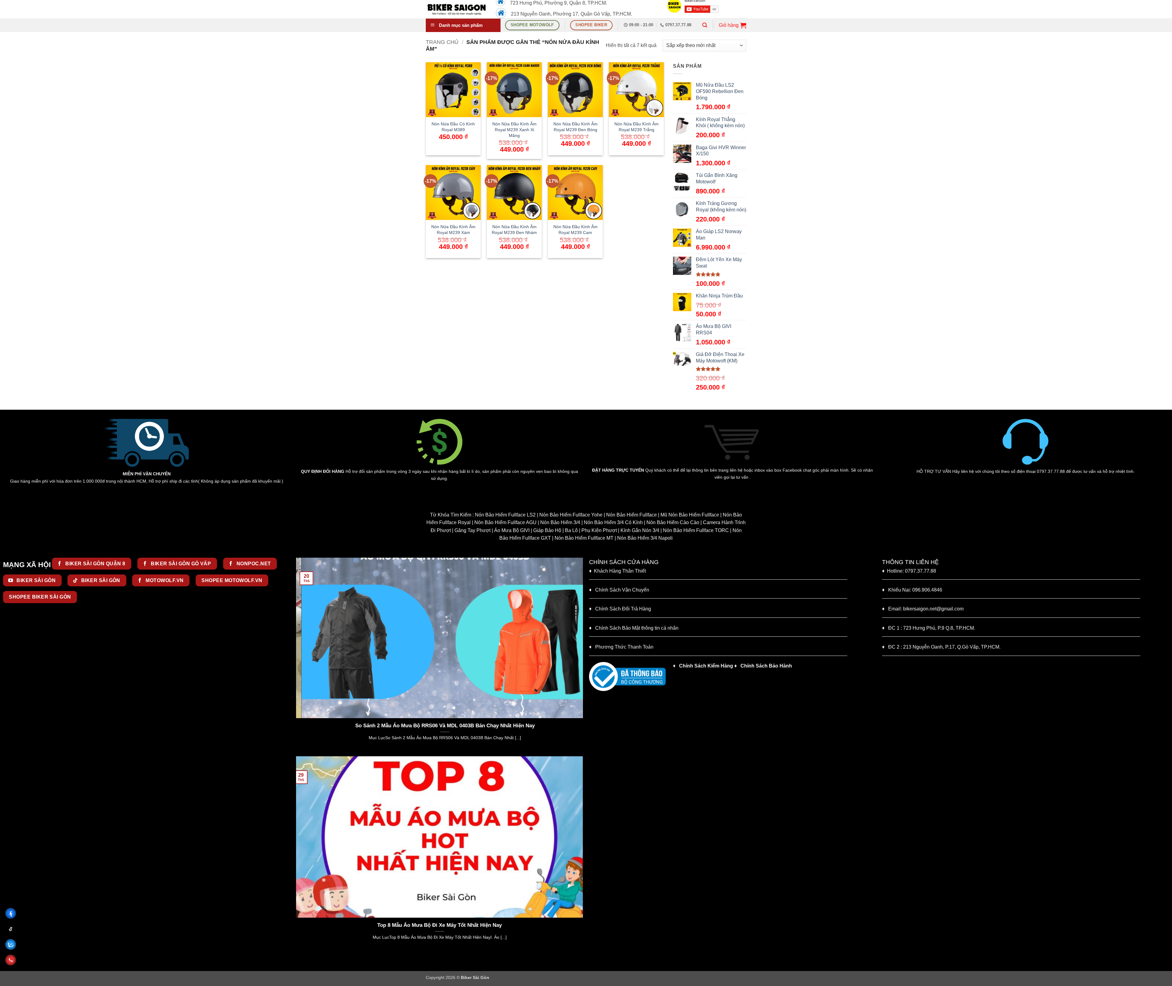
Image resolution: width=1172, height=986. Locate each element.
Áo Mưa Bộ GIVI (512, 530)
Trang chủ (442, 42)
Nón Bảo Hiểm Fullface (631, 514)
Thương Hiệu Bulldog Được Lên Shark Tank (464, 925)
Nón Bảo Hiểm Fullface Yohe (570, 514)
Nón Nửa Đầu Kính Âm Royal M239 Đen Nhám (514, 229)
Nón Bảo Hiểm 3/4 (560, 522)
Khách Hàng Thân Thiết (617, 571)
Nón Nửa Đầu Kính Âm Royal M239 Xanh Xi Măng (514, 129)
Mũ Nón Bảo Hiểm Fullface (689, 514)
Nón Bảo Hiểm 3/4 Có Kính (613, 522)
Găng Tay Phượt (472, 530)
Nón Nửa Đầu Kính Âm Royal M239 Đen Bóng (575, 126)
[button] (704, 25)
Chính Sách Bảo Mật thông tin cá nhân (633, 628)
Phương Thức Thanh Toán (624, 647)
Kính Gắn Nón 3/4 (639, 530)
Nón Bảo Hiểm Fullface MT (584, 538)
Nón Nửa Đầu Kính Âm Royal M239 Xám (453, 229)
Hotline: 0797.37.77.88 (909, 571)
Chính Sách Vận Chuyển (619, 589)
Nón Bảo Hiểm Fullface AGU (505, 522)
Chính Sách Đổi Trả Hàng (623, 608)
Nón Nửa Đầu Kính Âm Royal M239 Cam (575, 229)
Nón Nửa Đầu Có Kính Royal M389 (453, 126)
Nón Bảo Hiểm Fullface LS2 (505, 514)
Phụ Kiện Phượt (599, 530)
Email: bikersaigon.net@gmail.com (923, 608)
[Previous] (299, 656)
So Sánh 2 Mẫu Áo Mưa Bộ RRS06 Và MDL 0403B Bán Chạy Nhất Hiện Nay (439, 726)
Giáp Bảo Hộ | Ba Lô (555, 530)
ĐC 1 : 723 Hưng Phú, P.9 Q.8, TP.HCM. (928, 628)
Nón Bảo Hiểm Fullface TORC (696, 530)
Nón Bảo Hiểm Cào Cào (672, 522)
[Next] (579, 656)
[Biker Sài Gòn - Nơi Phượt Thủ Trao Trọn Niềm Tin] (456, 9)
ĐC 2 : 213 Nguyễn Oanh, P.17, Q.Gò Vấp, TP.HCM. (941, 647)
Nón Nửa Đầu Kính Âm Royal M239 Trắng (636, 126)
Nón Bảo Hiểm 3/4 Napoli (645, 538)
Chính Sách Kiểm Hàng (706, 665)
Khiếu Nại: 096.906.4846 (912, 589)
